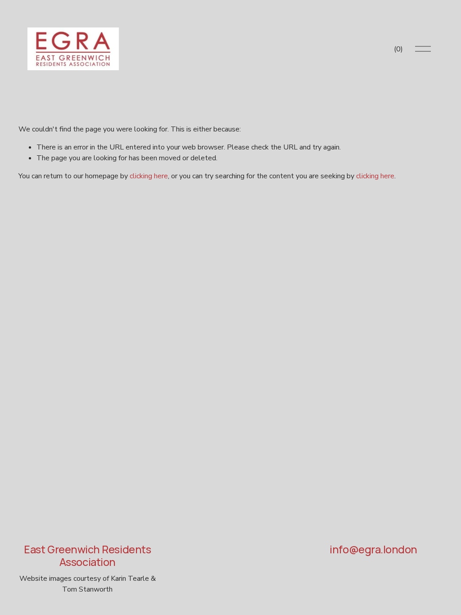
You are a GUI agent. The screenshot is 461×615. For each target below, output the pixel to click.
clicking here (149, 176)
